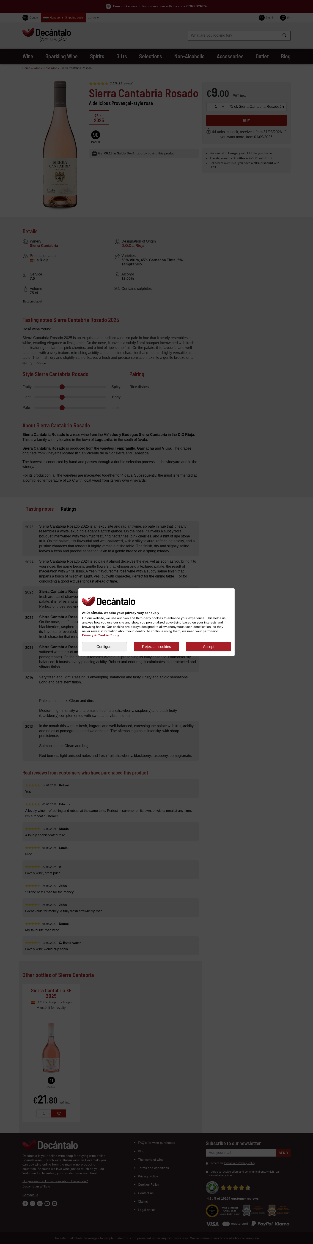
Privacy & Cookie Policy (100, 635)
